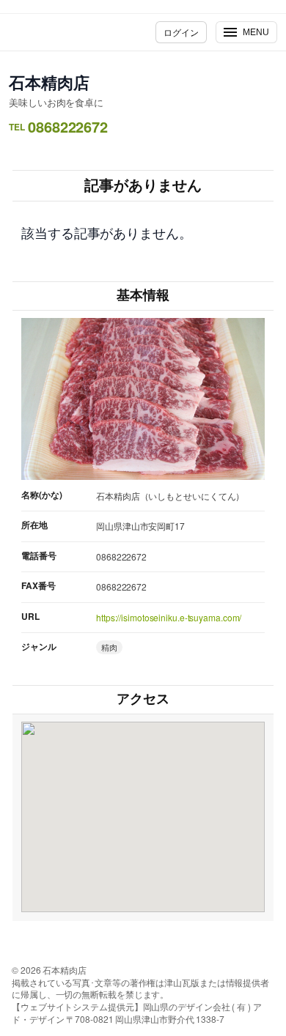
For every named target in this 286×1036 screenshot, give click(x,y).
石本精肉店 (49, 82)
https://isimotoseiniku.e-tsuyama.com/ (168, 617)
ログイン (181, 32)
